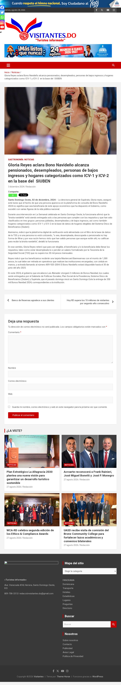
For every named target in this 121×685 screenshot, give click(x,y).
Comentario (14, 332)
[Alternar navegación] (8, 65)
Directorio (67, 608)
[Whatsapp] (12, 195)
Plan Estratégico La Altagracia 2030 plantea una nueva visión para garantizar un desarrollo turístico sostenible (30, 477)
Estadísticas (69, 596)
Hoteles (66, 592)
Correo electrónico (17, 381)
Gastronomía (15, 159)
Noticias (29, 159)
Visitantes (39, 676)
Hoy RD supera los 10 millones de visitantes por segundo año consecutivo (88, 302)
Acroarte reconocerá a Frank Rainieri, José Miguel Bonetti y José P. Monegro (89, 473)
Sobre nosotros (70, 640)
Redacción (31, 186)
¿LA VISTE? (14, 430)
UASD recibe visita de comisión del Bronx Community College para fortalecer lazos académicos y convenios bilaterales (86, 536)
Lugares (67, 600)
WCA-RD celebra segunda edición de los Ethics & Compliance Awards (30, 532)
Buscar (114, 624)
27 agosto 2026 (14, 487)
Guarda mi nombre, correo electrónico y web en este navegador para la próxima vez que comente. (59, 407)
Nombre (12, 368)
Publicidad (67, 648)
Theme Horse (63, 676)
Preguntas (68, 604)
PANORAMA (68, 580)
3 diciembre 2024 (16, 186)
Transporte (68, 588)
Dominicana (68, 584)
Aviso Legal (68, 652)
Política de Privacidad (73, 656)
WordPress (97, 676)
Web (10, 394)
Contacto (67, 644)
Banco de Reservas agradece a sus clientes (33, 300)
